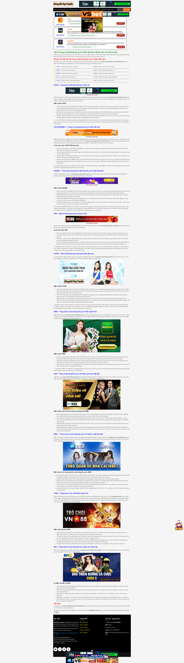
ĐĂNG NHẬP (126, 9)
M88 (57, 77)
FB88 (95, 66)
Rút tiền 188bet (84, 627)
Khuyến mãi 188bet (85, 630)
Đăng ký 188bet (84, 622)
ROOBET (58, 73)
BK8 (95, 80)
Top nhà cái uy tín (83, 9)
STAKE (58, 66)
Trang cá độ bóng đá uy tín (61, 9)
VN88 (95, 77)
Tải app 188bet (83, 632)
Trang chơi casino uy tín (107, 9)
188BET (58, 70)
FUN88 (58, 80)
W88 (95, 70)
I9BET (95, 73)
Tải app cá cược (73, 9)
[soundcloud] (60, 649)
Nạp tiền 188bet (84, 625)
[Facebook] (56, 649)
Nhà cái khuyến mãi (94, 9)
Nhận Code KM (60, 24)
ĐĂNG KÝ (120, 9)
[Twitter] (64, 649)
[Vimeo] (69, 649)
